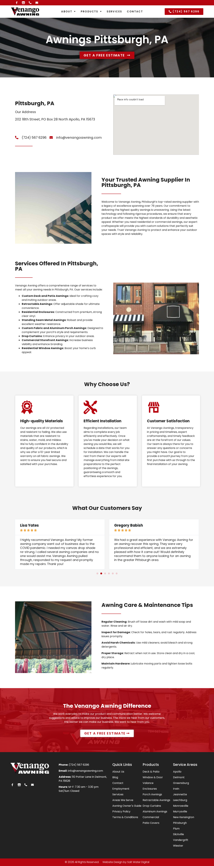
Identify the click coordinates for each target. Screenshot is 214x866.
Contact (135, 11)
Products (89, 11)
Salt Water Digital (138, 862)
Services (114, 11)
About (66, 11)
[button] (97, 573)
